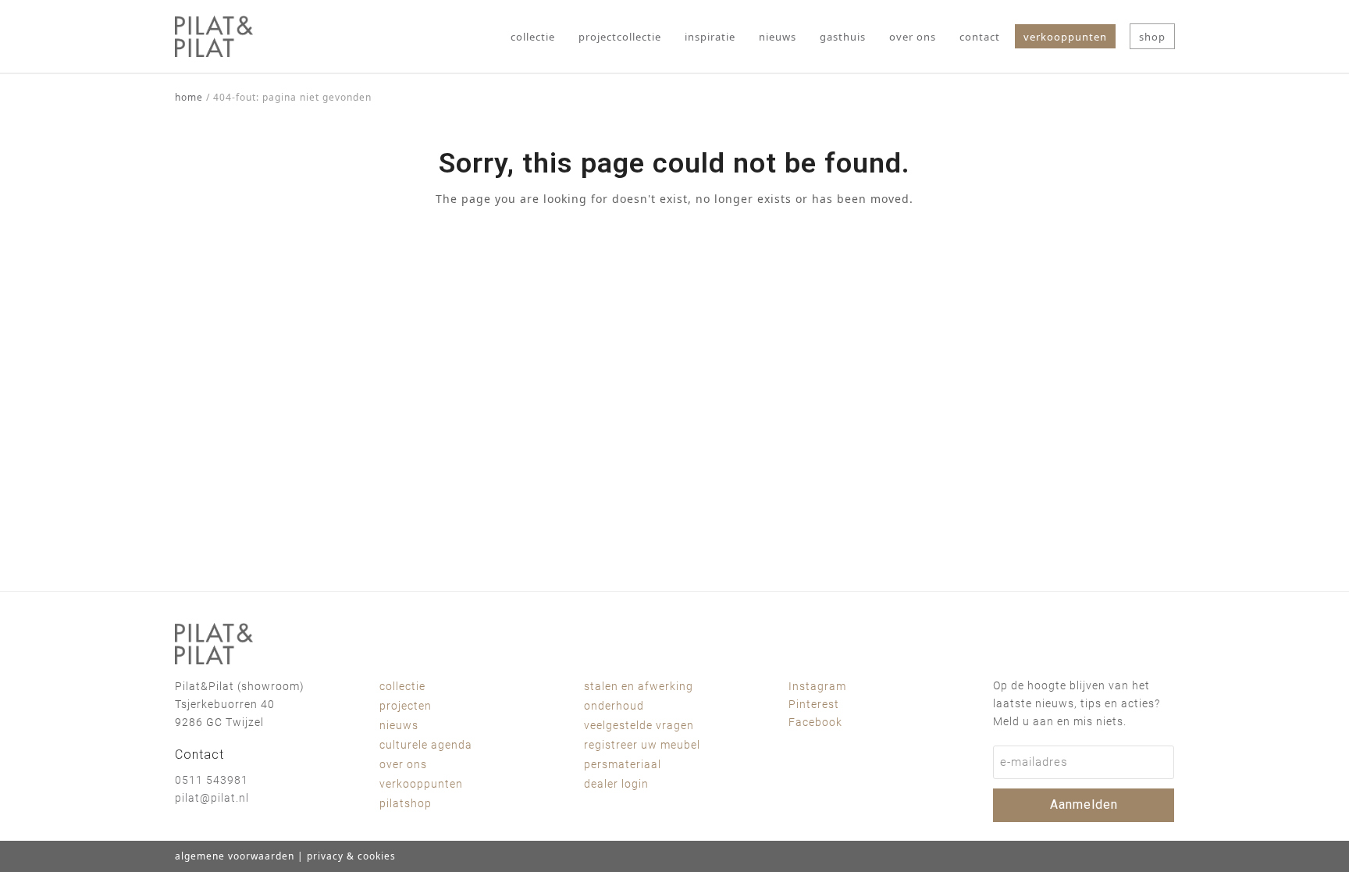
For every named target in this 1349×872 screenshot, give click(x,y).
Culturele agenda (425, 745)
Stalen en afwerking (638, 686)
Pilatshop (405, 803)
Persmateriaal (622, 764)
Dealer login (616, 784)
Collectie (402, 686)
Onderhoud (614, 705)
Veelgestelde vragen (639, 725)
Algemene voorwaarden (234, 856)
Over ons (403, 764)
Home (189, 97)
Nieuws (398, 725)
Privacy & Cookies (351, 856)
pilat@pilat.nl (212, 798)
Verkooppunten (421, 784)
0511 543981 (211, 780)
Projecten (405, 705)
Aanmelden (1084, 804)
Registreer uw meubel (642, 745)
